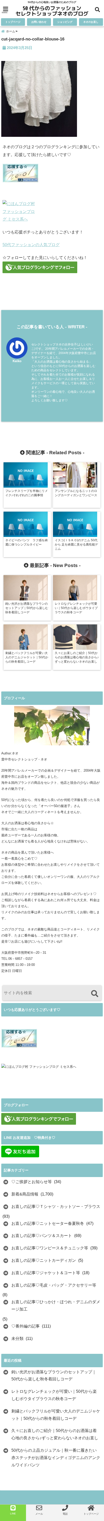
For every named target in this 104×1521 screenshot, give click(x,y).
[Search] (94, 993)
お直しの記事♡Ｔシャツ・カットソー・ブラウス (55, 1206)
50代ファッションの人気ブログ (31, 245)
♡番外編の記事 (25, 1326)
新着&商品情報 (24, 1194)
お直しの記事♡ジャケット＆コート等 (45, 1273)
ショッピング (64, 21)
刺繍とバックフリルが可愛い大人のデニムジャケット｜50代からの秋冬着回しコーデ (55, 1415)
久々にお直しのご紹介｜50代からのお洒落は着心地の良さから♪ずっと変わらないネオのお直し (54, 1434)
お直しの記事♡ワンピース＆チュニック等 (49, 1248)
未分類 (17, 1338)
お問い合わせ (38, 21)
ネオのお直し (90, 21)
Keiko (17, 361)
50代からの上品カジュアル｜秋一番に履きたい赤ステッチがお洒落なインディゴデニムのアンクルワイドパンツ (55, 1457)
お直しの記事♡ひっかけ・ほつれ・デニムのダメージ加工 (55, 1305)
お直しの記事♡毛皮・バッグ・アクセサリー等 (53, 1285)
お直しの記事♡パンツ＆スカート (41, 1235)
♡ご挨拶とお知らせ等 (31, 1182)
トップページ (12, 21)
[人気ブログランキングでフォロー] (52, 267)
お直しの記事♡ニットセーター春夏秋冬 (47, 1223)
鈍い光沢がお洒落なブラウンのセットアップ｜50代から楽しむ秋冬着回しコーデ (53, 1375)
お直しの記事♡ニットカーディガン (43, 1260)
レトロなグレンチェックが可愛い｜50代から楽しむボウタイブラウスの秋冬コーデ (54, 1395)
